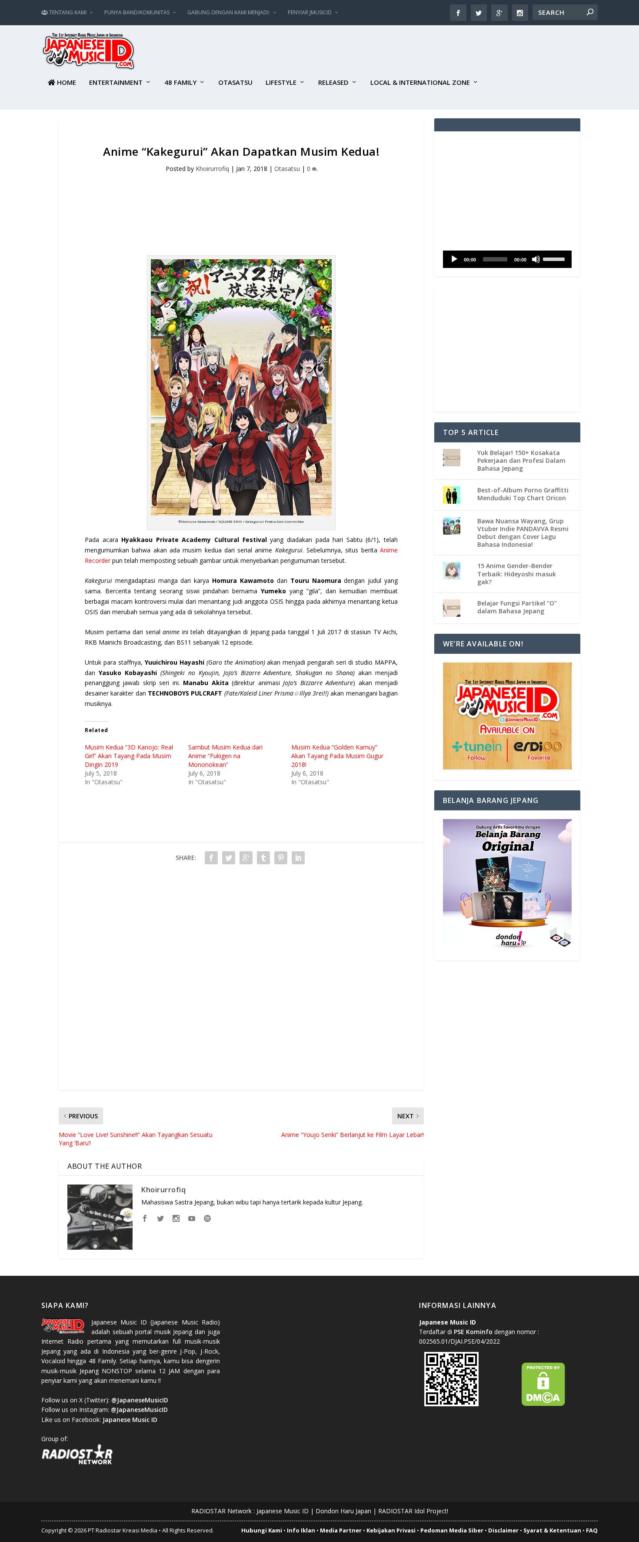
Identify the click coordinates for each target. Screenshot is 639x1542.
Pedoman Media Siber (451, 1530)
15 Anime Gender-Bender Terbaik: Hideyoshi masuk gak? (516, 573)
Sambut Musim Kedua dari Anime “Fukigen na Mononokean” (225, 756)
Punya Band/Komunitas (137, 12)
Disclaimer (503, 1530)
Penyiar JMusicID (310, 12)
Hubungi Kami (261, 1530)
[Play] (454, 259)
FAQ (592, 1530)
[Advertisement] (439, 52)
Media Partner (341, 1530)
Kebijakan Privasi (391, 1530)
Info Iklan (301, 1530)
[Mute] (536, 259)
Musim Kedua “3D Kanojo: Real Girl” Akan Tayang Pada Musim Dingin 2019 (129, 756)
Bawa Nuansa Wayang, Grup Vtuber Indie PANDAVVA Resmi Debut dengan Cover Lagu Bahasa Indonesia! (523, 533)
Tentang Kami (67, 12)
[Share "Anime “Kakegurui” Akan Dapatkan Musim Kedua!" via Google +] (246, 857)
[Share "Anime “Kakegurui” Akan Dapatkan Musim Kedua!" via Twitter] (228, 857)
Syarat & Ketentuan (552, 1530)
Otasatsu (235, 83)
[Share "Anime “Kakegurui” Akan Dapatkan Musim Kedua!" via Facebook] (211, 857)
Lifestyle (281, 83)
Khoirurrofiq (212, 168)
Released (333, 83)
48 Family (180, 83)
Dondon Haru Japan (343, 1511)
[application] (507, 259)
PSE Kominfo (473, 1332)
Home (65, 83)
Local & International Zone (420, 83)
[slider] (555, 258)
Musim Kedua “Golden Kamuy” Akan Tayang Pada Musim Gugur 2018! (337, 756)
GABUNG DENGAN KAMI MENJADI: (228, 12)
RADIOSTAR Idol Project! (413, 1511)
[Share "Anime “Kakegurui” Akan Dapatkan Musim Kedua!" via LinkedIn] (298, 857)
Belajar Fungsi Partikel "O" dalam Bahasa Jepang (517, 607)
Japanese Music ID (282, 1511)
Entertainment (116, 83)
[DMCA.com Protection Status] (543, 1404)
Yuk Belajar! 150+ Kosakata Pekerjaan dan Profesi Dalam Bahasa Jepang (521, 460)
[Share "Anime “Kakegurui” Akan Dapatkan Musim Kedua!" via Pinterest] (281, 857)
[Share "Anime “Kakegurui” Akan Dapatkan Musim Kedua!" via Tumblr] (263, 857)
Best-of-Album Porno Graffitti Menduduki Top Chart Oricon (523, 494)
